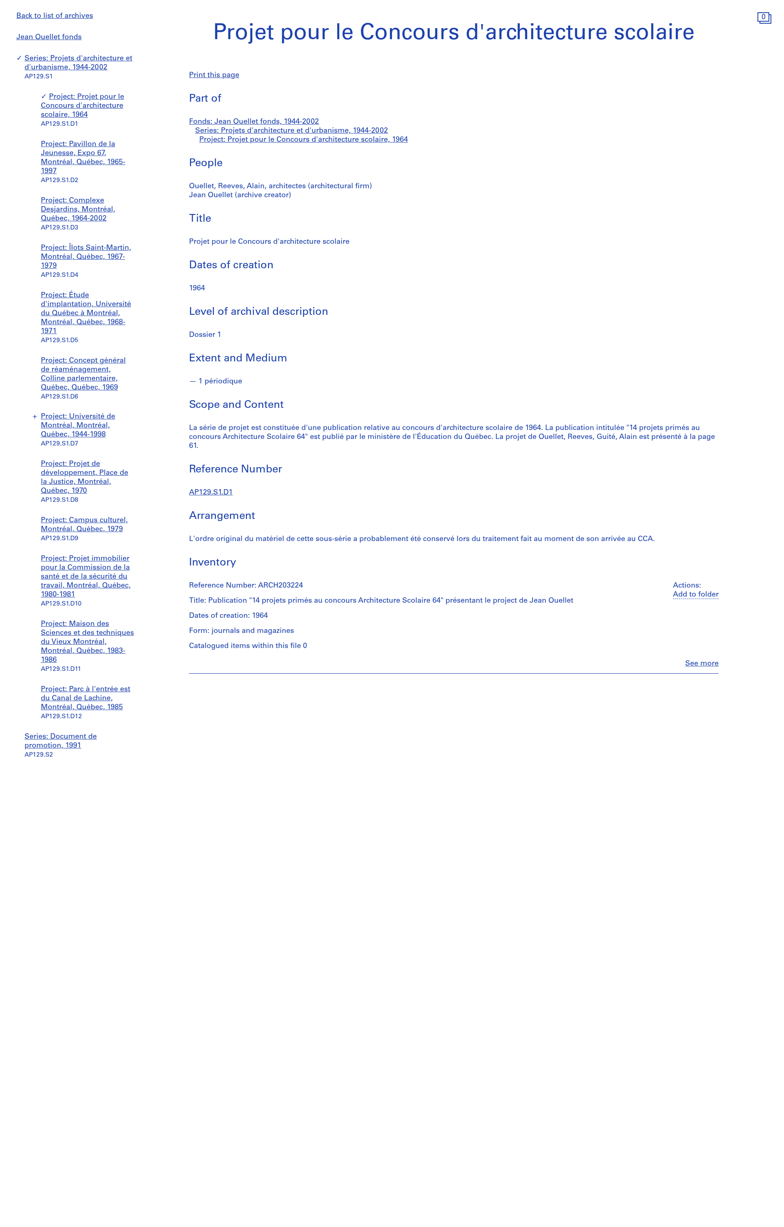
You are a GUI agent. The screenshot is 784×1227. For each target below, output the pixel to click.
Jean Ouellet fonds (49, 37)
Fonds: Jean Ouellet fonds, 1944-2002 (254, 122)
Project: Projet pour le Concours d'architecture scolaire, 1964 (82, 106)
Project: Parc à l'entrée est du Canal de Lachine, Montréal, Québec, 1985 (85, 698)
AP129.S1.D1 (211, 493)
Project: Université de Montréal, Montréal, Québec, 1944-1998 (78, 426)
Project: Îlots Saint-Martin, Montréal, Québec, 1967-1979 (86, 257)
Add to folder (696, 595)
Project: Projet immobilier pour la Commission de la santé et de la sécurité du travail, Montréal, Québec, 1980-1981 (86, 577)
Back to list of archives (54, 16)
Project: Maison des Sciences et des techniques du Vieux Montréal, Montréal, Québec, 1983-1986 (87, 642)
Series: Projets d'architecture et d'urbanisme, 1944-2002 (291, 131)
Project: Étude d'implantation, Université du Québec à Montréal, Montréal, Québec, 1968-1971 (86, 313)
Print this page (214, 75)
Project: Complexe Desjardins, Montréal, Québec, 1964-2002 (78, 210)
